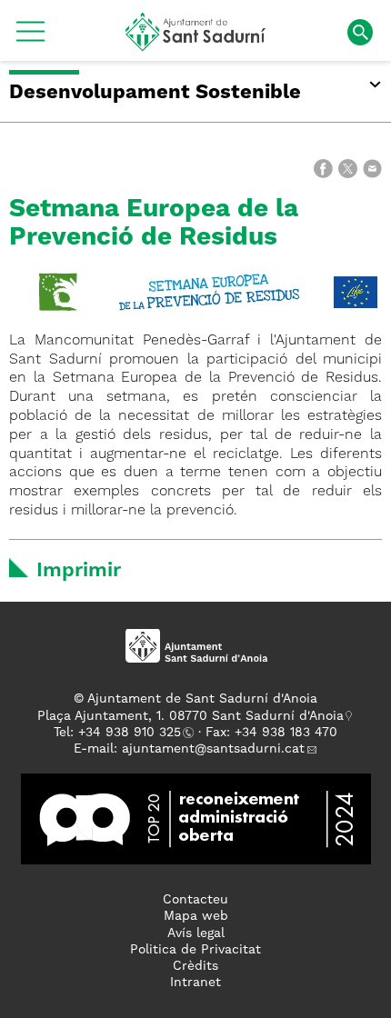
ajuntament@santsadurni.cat (213, 749)
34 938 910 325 (133, 732)
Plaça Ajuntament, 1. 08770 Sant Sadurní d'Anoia (190, 716)
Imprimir (78, 571)
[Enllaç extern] (209, 292)
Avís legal (196, 933)
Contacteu (195, 899)
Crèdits (195, 966)
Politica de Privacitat (195, 949)
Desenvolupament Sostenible (155, 93)
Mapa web (196, 916)
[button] (30, 38)
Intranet (195, 982)
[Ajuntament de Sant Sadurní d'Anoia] (195, 44)
